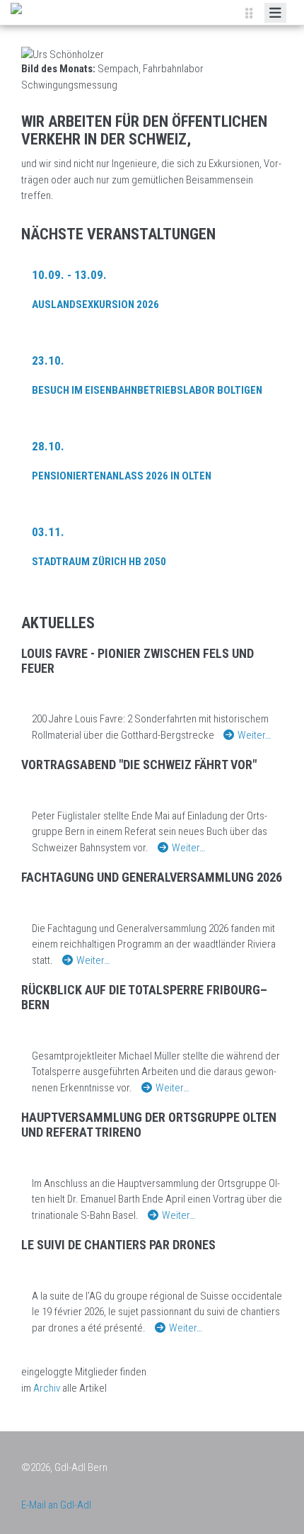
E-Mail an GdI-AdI (56, 1505)
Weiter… (254, 735)
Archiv (46, 1388)
